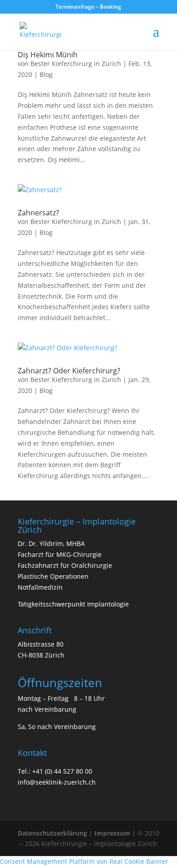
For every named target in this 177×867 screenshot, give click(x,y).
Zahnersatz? (38, 213)
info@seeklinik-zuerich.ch (57, 782)
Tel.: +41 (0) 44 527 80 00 (55, 771)
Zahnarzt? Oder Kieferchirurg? (69, 371)
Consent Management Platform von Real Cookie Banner (84, 861)
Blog (46, 74)
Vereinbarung (55, 709)
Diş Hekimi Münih (48, 55)
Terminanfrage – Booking (88, 6)
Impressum (112, 833)
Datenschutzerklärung (52, 833)
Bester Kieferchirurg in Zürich (75, 63)
